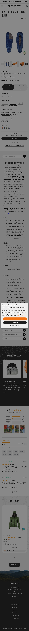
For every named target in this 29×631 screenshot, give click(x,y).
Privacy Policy (20, 315)
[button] (14, 325)
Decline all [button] (15, 322)
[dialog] (14, 315)
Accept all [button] (15, 319)
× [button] (26, 304)
